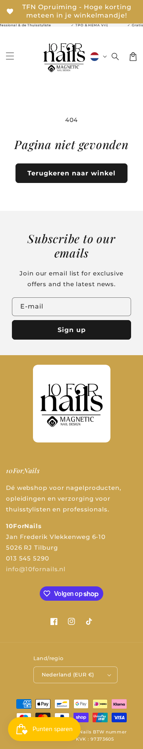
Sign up (72, 330)
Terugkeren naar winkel (71, 173)
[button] (115, 56)
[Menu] (10, 56)
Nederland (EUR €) (68, 674)
